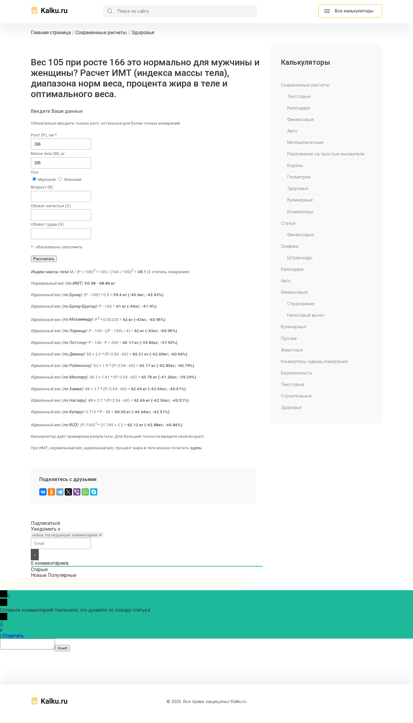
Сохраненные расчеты (305, 85)
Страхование (301, 303)
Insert (62, 648)
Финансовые (300, 119)
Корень (295, 165)
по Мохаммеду (77, 319)
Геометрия (299, 177)
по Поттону (74, 342)
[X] (68, 492)
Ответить (13, 636)
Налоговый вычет (306, 315)
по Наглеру (74, 400)
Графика (289, 246)
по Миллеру (74, 377)
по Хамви (72, 388)
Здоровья (297, 188)
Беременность (297, 373)
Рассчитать (43, 259)
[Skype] (93, 492)
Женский (72, 179)
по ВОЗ (70, 424)
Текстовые (299, 96)
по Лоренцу (74, 330)
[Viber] (76, 492)
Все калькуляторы (354, 11)
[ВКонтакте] (43, 492)
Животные (292, 350)
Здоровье (291, 407)
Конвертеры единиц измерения (314, 361)
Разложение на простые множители (325, 154)
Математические (305, 142)
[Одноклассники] (51, 492)
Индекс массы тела (49, 271)
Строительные (296, 396)
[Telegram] (59, 492)
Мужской (46, 179)
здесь (196, 447)
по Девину (73, 354)
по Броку (71, 294)
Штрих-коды (299, 257)
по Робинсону (76, 365)
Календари (298, 108)
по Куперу (72, 411)
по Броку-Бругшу (79, 306)
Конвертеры (300, 211)
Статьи (288, 223)
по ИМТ (74, 283)
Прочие (289, 338)
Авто (292, 131)
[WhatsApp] (85, 492)
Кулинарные (300, 200)
